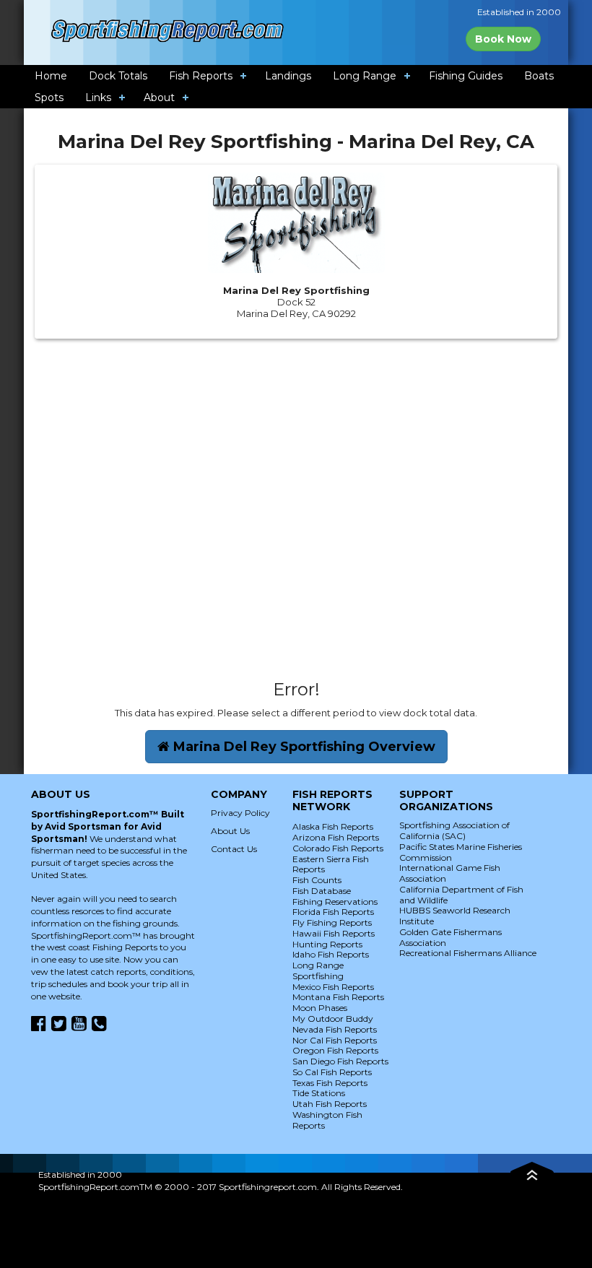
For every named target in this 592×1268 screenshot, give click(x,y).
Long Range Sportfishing (318, 970)
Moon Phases (319, 1007)
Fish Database (321, 890)
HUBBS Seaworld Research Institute (454, 915)
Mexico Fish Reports (333, 986)
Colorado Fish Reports (337, 848)
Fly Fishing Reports (332, 922)
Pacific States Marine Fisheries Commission (460, 852)
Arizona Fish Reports (335, 837)
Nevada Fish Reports (334, 1029)
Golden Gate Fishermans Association (450, 937)
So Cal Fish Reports (332, 1072)
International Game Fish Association (449, 873)
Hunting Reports (327, 944)
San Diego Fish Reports (340, 1061)
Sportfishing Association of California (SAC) (454, 830)
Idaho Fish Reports (330, 954)
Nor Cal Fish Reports (334, 1040)
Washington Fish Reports (327, 1120)
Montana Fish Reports (338, 996)
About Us (230, 830)
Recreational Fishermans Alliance (467, 952)
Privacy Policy (240, 812)
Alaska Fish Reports (332, 826)
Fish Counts (316, 879)
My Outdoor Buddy (332, 1018)
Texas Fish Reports (329, 1082)
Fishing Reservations (335, 901)
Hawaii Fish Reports (333, 933)
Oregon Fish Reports (335, 1050)
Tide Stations (318, 1092)
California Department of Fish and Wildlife (461, 895)
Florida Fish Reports (333, 911)
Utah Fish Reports (329, 1103)
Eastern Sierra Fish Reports (330, 864)
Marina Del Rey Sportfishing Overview (302, 747)
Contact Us (234, 848)
